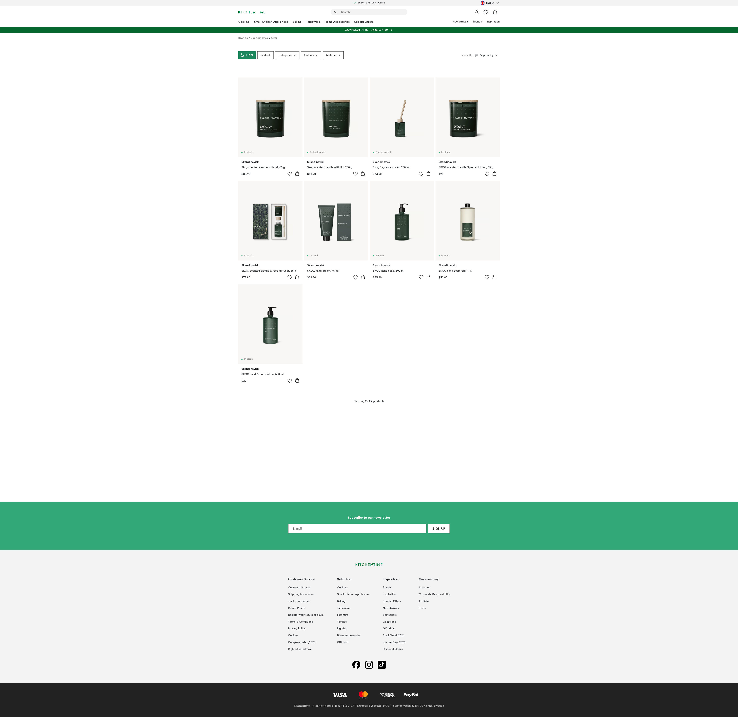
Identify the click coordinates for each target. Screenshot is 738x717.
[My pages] (476, 12)
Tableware (313, 21)
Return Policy (296, 608)
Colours (309, 55)
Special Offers (363, 21)
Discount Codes (393, 649)
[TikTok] (381, 664)
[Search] (335, 12)
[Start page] (251, 12)
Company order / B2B (302, 642)
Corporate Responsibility (434, 594)
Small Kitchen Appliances (271, 21)
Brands (477, 21)
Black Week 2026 (393, 635)
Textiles (342, 621)
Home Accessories (337, 21)
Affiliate (424, 601)
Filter (249, 55)
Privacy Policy (297, 628)
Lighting (342, 628)
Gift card (342, 642)
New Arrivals (461, 21)
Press (422, 608)
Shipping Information (301, 594)
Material (331, 55)
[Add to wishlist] (290, 173)
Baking (297, 21)
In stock (265, 55)
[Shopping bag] (495, 12)
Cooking (243, 21)
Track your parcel (298, 601)
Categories (285, 55)
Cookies (293, 635)
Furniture (342, 615)
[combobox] (490, 3)
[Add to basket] (297, 173)
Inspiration (493, 21)
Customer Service (299, 587)
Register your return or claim (306, 615)
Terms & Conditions (300, 621)
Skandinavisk (259, 38)
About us (424, 587)
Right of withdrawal (300, 649)
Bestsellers (390, 615)
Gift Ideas (389, 628)
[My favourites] (485, 12)
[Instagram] (369, 664)
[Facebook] (356, 664)
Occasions (389, 621)
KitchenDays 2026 (394, 642)
